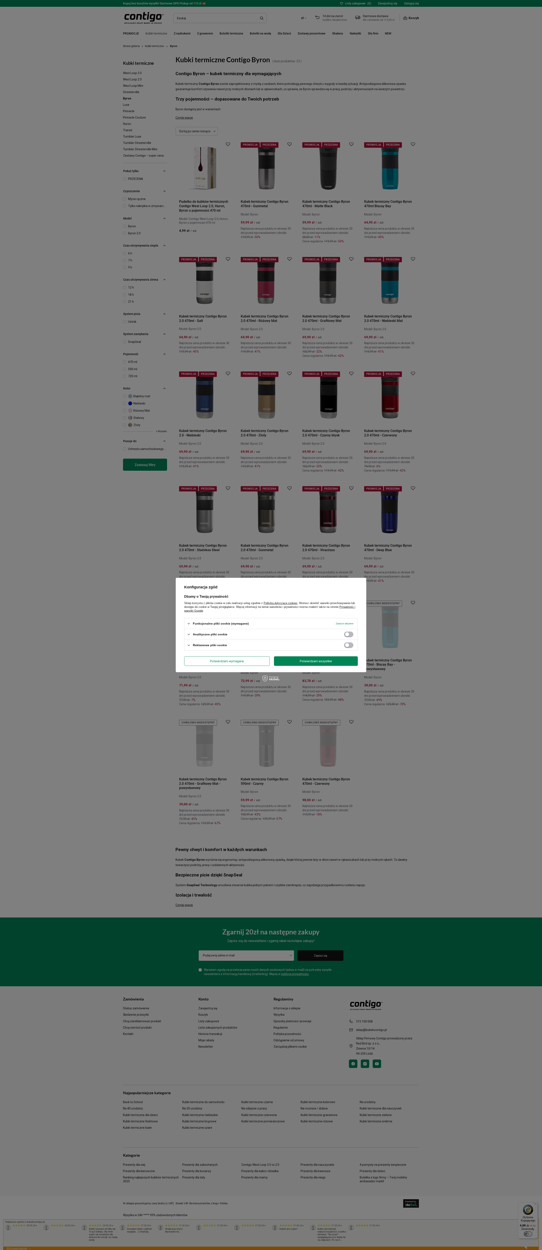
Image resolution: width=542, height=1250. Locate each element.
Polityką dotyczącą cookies (280, 603)
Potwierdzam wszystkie (316, 661)
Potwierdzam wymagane (227, 661)
